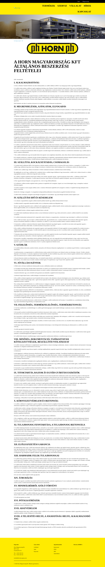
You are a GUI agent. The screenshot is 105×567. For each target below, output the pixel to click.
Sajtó (78, 1)
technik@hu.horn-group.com (20, 558)
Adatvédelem (57, 553)
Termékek (48, 6)
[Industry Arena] (77, 551)
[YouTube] (75, 551)
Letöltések (36, 547)
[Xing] (83, 547)
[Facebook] (75, 547)
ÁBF (55, 551)
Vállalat (75, 6)
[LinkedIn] (80, 547)
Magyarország (86, 1)
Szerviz (62, 6)
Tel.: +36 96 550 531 (18, 553)
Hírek (87, 6)
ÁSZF (55, 549)
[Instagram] (77, 547)
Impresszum (56, 547)
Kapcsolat (84, 11)
